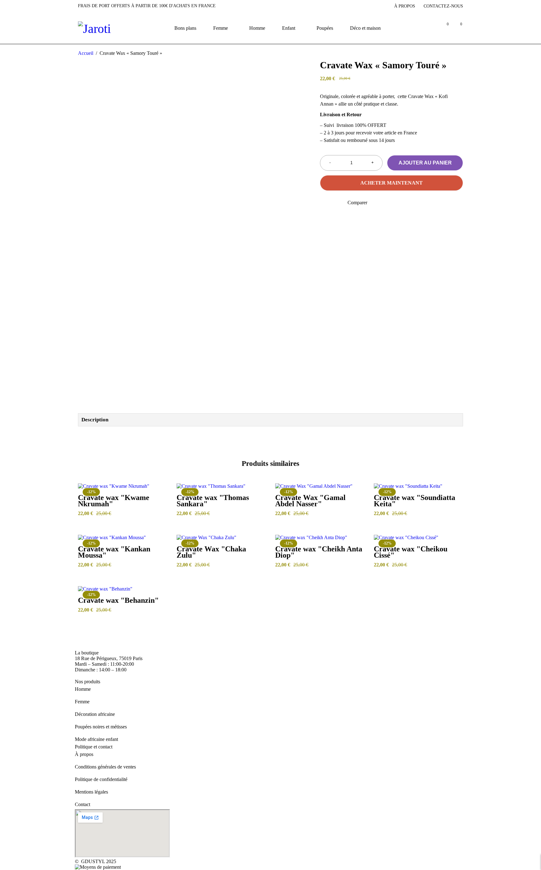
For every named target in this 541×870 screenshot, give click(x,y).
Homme (83, 689)
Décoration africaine (95, 714)
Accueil (85, 53)
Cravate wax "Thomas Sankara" (213, 500)
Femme (82, 701)
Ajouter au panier (425, 162)
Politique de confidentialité (101, 779)
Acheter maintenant (391, 182)
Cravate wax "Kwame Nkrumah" (113, 500)
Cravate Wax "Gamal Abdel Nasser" (310, 500)
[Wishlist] (324, 202)
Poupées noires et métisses (101, 726)
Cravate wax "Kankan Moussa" (114, 552)
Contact (82, 804)
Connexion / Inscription (430, 28)
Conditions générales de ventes (105, 766)
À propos (404, 6)
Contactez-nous (443, 6)
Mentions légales (91, 791)
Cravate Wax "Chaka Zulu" (211, 552)
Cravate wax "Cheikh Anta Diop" (318, 552)
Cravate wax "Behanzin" (118, 600)
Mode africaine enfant (96, 739)
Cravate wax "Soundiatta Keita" (414, 500)
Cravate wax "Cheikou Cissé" (410, 552)
